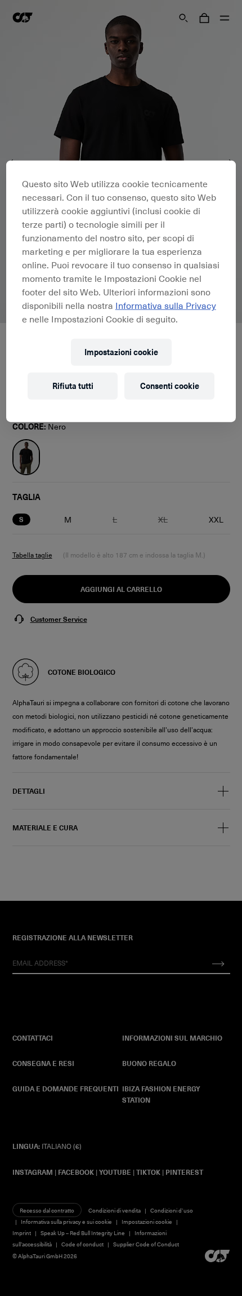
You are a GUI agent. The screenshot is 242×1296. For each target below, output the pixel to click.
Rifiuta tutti (72, 386)
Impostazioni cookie (121, 352)
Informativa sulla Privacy (165, 305)
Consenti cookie (169, 386)
